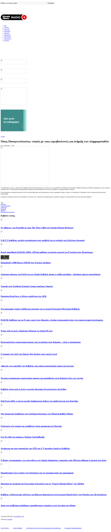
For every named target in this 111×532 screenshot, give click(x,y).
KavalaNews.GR (19, 516)
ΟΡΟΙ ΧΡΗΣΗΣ (17, 528)
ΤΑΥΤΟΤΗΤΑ (5, 528)
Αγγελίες (6, 40)
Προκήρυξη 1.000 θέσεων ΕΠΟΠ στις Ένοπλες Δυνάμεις (26, 262)
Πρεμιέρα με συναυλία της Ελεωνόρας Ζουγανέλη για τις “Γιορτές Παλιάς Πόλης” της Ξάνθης (42, 484)
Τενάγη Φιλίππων (5, 206)
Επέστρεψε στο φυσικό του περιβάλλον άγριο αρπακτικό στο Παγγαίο (31, 426)
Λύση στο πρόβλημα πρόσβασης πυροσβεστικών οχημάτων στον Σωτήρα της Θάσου (38, 505)
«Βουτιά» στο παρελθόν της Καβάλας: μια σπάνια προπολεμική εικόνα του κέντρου (37, 366)
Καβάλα (3, 210)
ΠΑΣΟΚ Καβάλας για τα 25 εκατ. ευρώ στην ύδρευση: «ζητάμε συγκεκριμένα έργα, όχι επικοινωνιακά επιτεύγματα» (52, 320)
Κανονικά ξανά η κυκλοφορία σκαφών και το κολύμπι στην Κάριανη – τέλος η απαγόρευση (41, 342)
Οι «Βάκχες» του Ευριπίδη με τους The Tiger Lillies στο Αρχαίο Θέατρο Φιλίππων (37, 228)
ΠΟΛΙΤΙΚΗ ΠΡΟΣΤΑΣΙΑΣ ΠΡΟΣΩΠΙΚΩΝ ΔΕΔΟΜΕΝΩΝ (43, 528)
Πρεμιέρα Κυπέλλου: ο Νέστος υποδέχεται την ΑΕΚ (23, 296)
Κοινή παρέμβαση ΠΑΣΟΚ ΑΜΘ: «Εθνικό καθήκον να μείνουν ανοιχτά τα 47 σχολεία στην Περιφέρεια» (47, 252)
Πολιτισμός (7, 35)
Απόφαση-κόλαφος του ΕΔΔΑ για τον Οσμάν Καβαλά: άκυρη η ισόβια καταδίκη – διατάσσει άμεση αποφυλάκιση (50, 274)
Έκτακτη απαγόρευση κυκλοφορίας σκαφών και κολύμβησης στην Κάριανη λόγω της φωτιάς (42, 378)
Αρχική (3, 136)
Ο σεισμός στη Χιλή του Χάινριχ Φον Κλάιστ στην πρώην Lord (29, 354)
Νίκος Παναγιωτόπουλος (7, 212)
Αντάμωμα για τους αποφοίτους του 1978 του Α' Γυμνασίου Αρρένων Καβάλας (35, 448)
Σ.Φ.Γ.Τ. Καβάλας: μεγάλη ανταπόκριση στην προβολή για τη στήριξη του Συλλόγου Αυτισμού (43, 240)
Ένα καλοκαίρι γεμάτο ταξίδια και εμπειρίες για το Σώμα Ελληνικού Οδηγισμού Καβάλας (40, 309)
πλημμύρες (4, 207)
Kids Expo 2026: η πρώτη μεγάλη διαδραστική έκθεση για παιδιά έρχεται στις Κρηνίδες (39, 401)
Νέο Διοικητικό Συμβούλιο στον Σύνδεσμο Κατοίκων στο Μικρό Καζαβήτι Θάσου (37, 414)
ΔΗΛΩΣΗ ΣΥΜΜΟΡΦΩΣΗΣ (73, 528)
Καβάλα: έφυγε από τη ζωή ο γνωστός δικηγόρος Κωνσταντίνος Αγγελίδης (33, 389)
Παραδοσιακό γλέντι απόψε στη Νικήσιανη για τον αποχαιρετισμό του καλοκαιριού (37, 473)
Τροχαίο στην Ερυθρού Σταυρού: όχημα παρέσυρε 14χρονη (27, 286)
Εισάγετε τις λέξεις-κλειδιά (9, 3)
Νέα (5, 26)
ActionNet (9, 519)
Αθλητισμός (7, 37)
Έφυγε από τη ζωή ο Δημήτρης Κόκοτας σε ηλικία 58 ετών (27, 331)
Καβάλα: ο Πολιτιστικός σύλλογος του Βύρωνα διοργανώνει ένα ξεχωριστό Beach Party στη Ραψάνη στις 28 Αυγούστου (53, 494)
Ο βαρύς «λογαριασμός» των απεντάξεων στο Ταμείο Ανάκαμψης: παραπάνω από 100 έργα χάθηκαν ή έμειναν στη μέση (54, 460)
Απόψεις (6, 27)
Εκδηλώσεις (7, 38)
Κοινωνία (6, 29)
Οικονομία (7, 31)
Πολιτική (6, 33)
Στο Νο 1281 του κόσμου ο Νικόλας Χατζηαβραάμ (22, 437)
